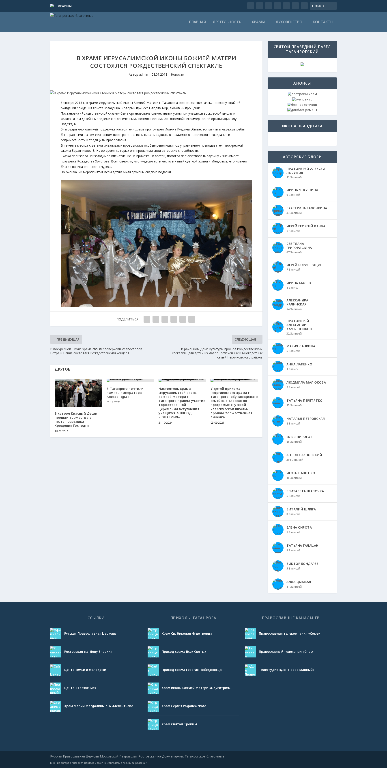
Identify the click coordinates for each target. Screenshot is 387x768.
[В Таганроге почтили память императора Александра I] (130, 380)
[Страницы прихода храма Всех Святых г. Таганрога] (153, 651)
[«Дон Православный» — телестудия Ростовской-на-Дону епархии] (250, 670)
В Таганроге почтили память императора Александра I (125, 392)
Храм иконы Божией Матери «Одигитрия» (196, 688)
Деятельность (227, 22)
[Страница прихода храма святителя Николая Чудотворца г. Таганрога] (153, 633)
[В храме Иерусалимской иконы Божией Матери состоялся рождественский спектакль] (156, 93)
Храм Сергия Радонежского (184, 706)
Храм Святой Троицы (179, 724)
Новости (177, 74)
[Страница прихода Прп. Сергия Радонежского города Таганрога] (153, 706)
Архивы (65, 6)
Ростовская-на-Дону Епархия (88, 651)
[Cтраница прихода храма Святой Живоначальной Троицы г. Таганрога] (153, 724)
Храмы (258, 22)
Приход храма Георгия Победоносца (192, 670)
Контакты (323, 22)
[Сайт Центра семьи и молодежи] (55, 670)
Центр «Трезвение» (80, 688)
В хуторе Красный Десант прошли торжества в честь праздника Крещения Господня (77, 419)
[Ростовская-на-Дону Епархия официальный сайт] (55, 651)
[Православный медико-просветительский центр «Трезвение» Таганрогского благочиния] (55, 688)
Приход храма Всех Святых (184, 651)
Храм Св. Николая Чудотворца (187, 633)
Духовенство (288, 22)
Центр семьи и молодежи (85, 670)
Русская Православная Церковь (90, 633)
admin (143, 74)
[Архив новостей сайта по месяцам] (52, 6)
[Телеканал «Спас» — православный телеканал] (250, 651)
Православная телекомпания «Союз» (289, 633)
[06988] (156, 306)
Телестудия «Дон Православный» (286, 670)
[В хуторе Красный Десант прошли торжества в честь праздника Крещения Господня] (78, 393)
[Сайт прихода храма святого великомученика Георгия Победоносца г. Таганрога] (153, 670)
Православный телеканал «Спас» (286, 651)
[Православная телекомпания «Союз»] (250, 633)
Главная (197, 22)
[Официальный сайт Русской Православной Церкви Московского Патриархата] (55, 633)
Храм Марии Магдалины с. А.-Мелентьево (98, 706)
